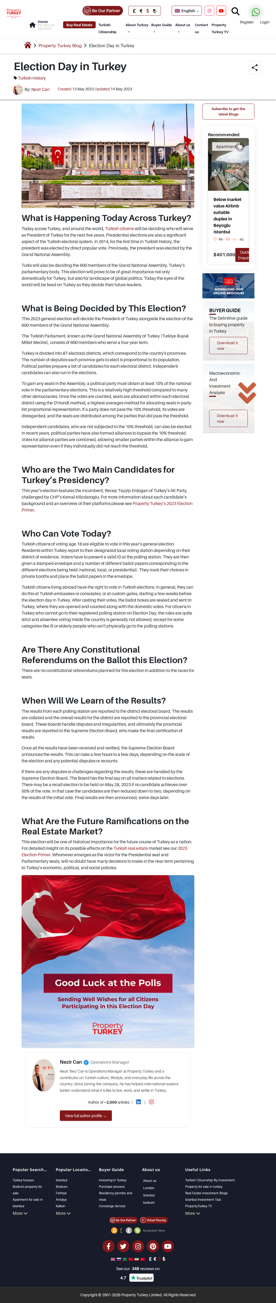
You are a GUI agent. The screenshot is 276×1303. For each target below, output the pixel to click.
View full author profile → (86, 1115)
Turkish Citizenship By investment (210, 1180)
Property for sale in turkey (203, 1187)
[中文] (131, 1259)
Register (247, 22)
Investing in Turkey (112, 1180)
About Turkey (137, 25)
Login (265, 22)
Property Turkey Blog (60, 45)
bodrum (148, 1202)
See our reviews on (138, 1268)
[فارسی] (137, 1259)
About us (182, 25)
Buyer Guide (161, 25)
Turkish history (32, 78)
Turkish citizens (119, 228)
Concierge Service (112, 1206)
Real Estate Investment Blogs (206, 1193)
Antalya (61, 1200)
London (148, 1188)
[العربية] (125, 1259)
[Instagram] (209, 10)
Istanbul (61, 1180)
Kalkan (60, 1206)
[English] (113, 1259)
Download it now (227, 345)
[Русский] (119, 1259)
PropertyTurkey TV (198, 1206)
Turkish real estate (130, 848)
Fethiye (61, 1193)
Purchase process (112, 1187)
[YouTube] (221, 10)
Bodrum (61, 1187)
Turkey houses (23, 1180)
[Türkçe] (143, 1259)
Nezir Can (40, 89)
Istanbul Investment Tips (203, 1200)
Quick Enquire (244, 255)
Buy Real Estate (79, 25)
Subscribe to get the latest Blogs (228, 111)
